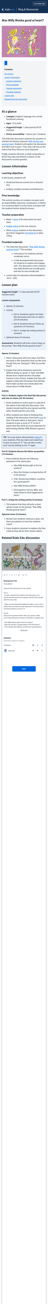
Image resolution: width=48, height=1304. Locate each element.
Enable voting (12, 226)
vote (41, 417)
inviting (15, 230)
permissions (30, 233)
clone (15, 219)
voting (37, 437)
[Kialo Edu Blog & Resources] (24, 9)
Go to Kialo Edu (39, 4)
